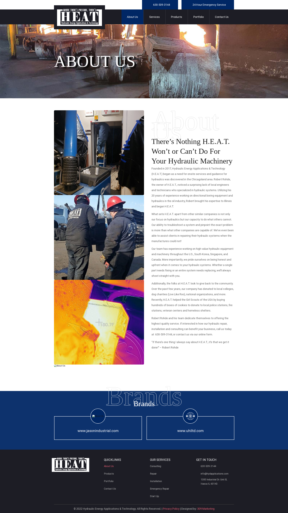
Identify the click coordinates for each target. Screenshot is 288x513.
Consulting (155, 466)
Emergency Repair (159, 488)
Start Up (154, 496)
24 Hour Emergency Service (209, 4)
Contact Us (222, 16)
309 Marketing (205, 508)
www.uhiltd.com (190, 431)
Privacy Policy (171, 508)
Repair (153, 473)
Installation (156, 481)
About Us (132, 16)
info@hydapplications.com (214, 473)
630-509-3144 (161, 4)
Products (176, 16)
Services (154, 16)
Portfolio (198, 16)
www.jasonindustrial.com (98, 431)
